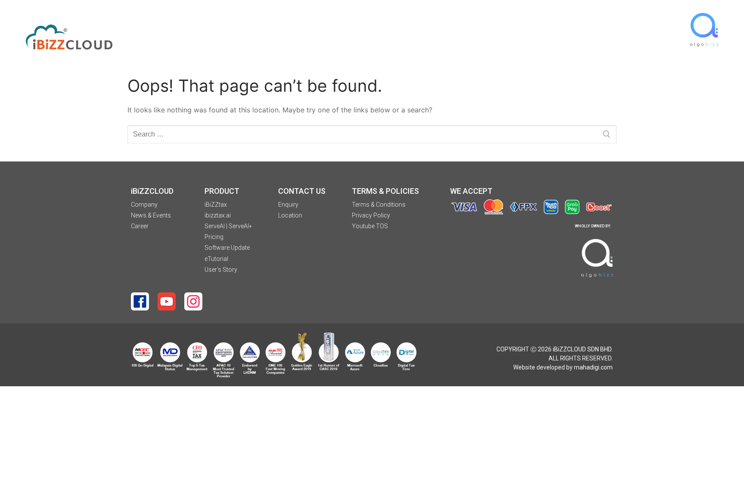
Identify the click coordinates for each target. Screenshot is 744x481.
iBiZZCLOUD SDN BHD (582, 349)
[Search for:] (372, 134)
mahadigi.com (593, 367)
